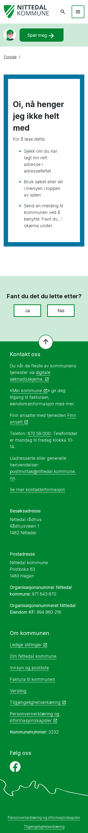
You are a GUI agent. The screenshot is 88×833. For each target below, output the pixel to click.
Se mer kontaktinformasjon (37, 489)
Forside (10, 56)
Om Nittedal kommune (33, 656)
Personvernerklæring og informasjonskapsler (44, 817)
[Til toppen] (45, 342)
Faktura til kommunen (32, 679)
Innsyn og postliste (29, 667)
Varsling (18, 690)
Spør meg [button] (41, 36)
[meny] (78, 11)
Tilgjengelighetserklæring (44, 826)
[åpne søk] (62, 11)
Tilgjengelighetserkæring (35, 702)
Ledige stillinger (26, 644)
